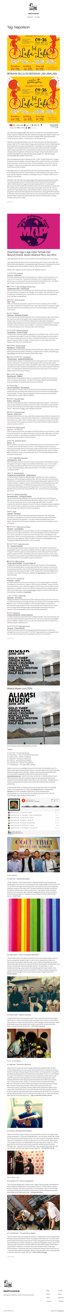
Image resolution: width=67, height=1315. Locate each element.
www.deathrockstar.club (14, 776)
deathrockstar (33, 13)
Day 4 (23, 409)
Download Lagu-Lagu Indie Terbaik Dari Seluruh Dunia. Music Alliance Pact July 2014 (32, 253)
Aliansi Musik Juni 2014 (20, 688)
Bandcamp (41, 573)
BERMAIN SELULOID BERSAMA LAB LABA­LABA (32, 73)
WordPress (61, 1311)
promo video (32, 590)
